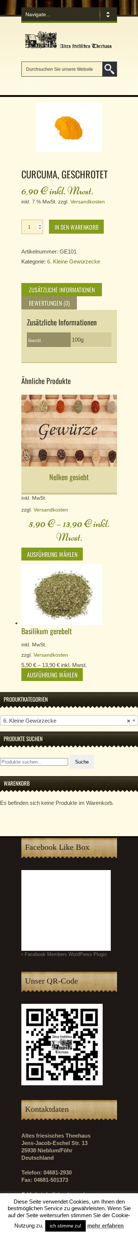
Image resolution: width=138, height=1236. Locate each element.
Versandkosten (87, 202)
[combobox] (69, 720)
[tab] (61, 289)
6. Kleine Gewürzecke (73, 261)
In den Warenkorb (76, 227)
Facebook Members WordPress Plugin (66, 954)
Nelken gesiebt (69, 476)
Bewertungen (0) (49, 302)
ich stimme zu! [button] (65, 1226)
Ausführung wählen (52, 554)
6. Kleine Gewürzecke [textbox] (66, 720)
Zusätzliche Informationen (62, 289)
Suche (82, 762)
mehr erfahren (105, 1225)
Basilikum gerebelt (46, 630)
